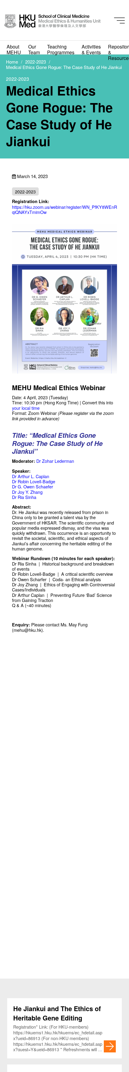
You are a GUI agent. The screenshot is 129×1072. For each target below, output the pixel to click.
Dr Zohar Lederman (55, 461)
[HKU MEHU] (52, 20)
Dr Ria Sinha (24, 497)
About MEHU (14, 49)
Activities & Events (91, 49)
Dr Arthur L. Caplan (30, 476)
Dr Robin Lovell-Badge (33, 481)
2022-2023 (35, 61)
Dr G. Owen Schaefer (32, 486)
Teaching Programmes (60, 49)
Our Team (34, 49)
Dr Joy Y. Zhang (27, 492)
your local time (26, 408)
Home (12, 61)
